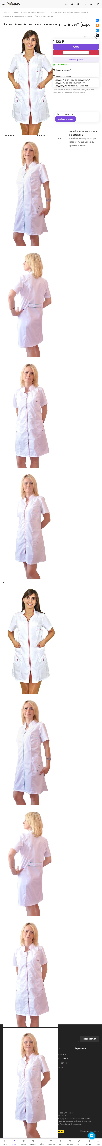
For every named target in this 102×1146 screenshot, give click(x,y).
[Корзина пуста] (97, 4)
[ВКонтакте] (97, 20)
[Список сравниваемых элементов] (84, 4)
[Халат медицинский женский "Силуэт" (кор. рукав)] (30, 693)
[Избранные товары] (91, 4)
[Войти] (78, 4)
